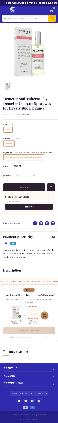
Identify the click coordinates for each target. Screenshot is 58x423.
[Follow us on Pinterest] (39, 401)
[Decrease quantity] (17, 175)
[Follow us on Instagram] (32, 401)
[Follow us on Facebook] (18, 401)
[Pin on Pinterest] (41, 223)
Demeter (7, 114)
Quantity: (7, 175)
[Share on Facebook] (35, 223)
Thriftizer (34, 419)
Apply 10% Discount (29, 330)
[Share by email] (53, 223)
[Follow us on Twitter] (25, 401)
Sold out (24, 187)
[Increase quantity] (33, 175)
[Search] (52, 18)
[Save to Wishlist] (51, 187)
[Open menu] (4, 10)
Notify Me (29, 206)
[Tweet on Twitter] (47, 223)
